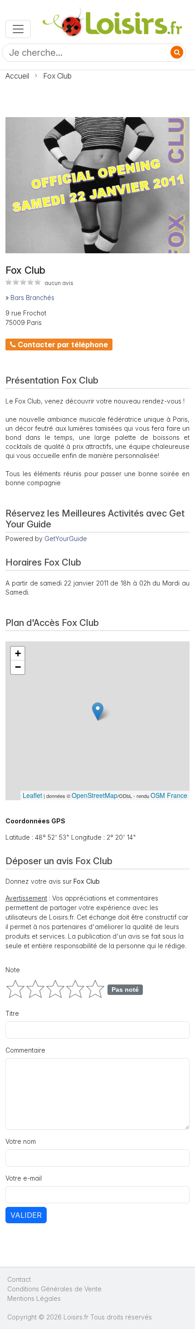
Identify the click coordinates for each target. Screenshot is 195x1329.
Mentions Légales (34, 1298)
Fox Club (57, 75)
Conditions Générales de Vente (54, 1289)
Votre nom (20, 1141)
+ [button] (18, 653)
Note (12, 970)
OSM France (169, 795)
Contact (19, 1279)
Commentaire (25, 1050)
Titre (12, 1013)
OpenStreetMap (94, 795)
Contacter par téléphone (62, 344)
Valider (26, 1215)
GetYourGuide (65, 538)
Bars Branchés (32, 297)
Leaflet (32, 795)
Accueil (17, 75)
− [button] (18, 667)
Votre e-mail (23, 1178)
